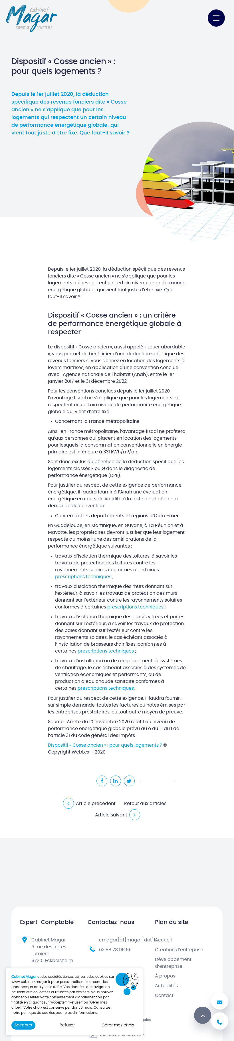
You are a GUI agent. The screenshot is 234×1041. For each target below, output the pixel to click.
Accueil (163, 940)
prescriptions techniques (83, 576)
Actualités (166, 986)
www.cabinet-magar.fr (30, 982)
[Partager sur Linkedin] (115, 781)
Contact (164, 995)
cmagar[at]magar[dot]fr (128, 940)
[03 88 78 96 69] (219, 1021)
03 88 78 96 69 (115, 949)
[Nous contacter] (219, 1001)
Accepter (23, 1025)
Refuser (67, 1025)
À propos (165, 976)
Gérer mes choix (118, 1025)
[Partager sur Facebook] (101, 781)
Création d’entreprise (179, 949)
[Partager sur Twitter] (129, 781)
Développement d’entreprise (173, 963)
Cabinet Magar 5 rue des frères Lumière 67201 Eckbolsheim (52, 950)
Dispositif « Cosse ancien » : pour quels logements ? (105, 745)
